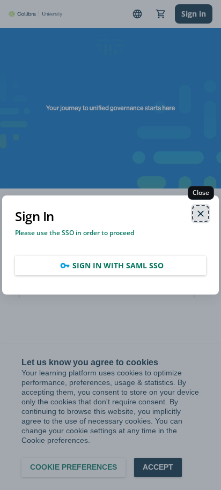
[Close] (200, 213)
